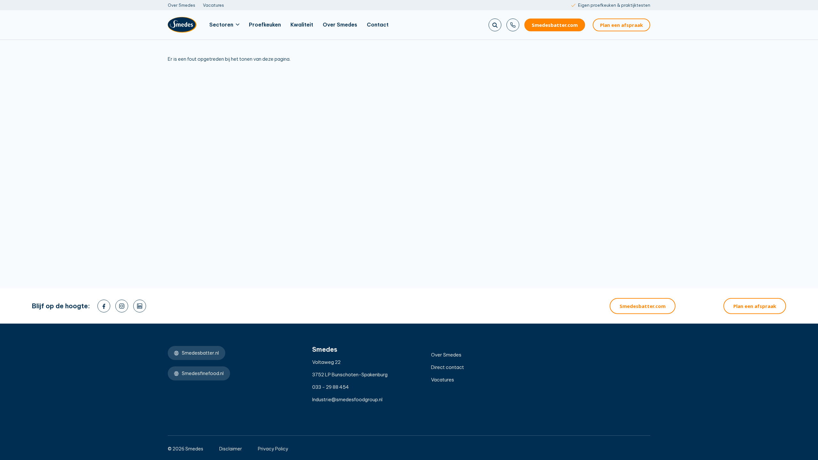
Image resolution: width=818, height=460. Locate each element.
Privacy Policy (273, 449)
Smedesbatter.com (555, 25)
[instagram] (121, 306)
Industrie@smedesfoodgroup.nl (347, 399)
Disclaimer (230, 449)
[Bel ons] (512, 25)
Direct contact (447, 367)
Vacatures (213, 5)
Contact (378, 24)
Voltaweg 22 (326, 362)
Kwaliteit (301, 24)
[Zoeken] (495, 25)
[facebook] (103, 306)
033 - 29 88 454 (330, 387)
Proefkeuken (265, 24)
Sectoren (221, 24)
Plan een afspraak (621, 25)
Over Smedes (181, 5)
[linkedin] (139, 306)
